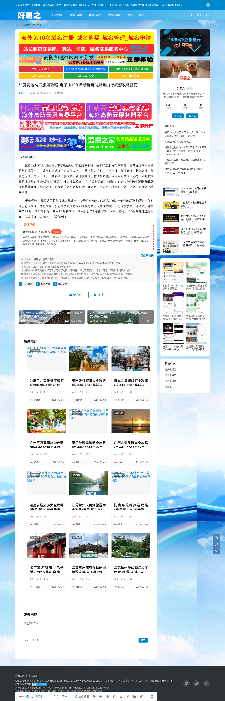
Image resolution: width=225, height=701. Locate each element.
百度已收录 (147, 255)
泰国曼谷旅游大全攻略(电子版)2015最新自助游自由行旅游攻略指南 (89, 382)
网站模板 (59, 15)
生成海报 (83, 696)
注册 (207, 15)
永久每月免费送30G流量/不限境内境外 (86, 69)
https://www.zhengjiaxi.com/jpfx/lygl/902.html (95, 262)
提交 (143, 640)
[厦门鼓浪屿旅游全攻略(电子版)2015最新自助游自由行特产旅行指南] (88, 421)
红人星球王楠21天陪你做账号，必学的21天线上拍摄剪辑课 (193, 232)
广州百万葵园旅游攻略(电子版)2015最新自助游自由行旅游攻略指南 (47, 444)
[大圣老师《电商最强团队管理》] (171, 205)
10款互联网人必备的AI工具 (179, 141)
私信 (194, 115)
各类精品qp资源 (86, 75)
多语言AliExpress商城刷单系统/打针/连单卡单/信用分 (173, 287)
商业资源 (20, 675)
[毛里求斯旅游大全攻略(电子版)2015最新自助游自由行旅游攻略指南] (46, 483)
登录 (199, 15)
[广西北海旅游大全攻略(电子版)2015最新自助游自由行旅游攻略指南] (131, 421)
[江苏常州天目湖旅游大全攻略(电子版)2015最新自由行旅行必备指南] (88, 483)
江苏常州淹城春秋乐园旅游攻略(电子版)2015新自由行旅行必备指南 (89, 569)
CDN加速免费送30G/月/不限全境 (131, 69)
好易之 (22, 92)
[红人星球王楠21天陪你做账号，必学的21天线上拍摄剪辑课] (171, 230)
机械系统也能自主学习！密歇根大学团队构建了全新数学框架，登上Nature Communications (185, 151)
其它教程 (28, 284)
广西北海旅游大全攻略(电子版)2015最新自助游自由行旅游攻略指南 (131, 444)
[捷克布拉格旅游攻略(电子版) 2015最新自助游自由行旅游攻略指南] (131, 483)
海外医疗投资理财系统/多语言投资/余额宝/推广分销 (173, 317)
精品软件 (77, 15)
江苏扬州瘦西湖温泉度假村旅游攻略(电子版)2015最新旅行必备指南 (131, 569)
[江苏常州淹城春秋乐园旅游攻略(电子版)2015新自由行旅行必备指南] (88, 545)
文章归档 (132, 680)
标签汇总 (121, 680)
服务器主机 (167, 680)
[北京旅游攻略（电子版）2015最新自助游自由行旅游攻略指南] (46, 545)
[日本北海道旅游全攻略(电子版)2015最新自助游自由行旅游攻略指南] (131, 358)
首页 (17, 24)
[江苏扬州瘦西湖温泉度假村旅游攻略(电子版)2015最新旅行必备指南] (131, 545)
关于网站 (109, 680)
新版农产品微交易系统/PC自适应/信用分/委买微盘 (196, 287)
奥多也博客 (170, 369)
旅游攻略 (59, 92)
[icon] (186, 683)
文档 (129, 15)
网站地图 (155, 680)
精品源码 (33, 675)
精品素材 (116, 15)
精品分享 (96, 15)
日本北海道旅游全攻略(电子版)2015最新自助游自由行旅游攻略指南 (131, 382)
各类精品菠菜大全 (41, 75)
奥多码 (168, 386)
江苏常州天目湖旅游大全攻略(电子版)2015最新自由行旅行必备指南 (89, 506)
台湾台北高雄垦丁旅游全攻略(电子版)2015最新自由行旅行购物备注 (47, 382)
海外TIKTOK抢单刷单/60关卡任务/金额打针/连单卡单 (173, 348)
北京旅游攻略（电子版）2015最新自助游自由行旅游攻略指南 (47, 569)
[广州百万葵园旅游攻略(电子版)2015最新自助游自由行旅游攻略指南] (46, 421)
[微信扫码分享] (94, 696)
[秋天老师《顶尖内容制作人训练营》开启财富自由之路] (171, 218)
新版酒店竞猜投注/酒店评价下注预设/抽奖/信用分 (195, 348)
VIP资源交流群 (23, 684)
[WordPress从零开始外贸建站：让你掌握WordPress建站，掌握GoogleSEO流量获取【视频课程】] (171, 191)
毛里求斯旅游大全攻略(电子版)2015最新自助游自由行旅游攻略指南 (47, 506)
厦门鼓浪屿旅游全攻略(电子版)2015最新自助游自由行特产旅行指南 (89, 444)
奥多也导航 (170, 375)
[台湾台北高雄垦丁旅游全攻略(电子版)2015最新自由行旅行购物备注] (46, 358)
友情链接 (143, 680)
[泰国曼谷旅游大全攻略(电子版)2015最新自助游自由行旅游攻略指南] (88, 358)
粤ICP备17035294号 (71, 680)
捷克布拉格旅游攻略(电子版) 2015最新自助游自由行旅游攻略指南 (131, 506)
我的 (141, 15)
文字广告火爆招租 (41, 69)
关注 (179, 115)
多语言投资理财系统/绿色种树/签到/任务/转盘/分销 (196, 317)
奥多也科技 (170, 381)
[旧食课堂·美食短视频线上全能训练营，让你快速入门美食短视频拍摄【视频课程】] (171, 246)
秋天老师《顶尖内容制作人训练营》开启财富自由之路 (193, 219)
